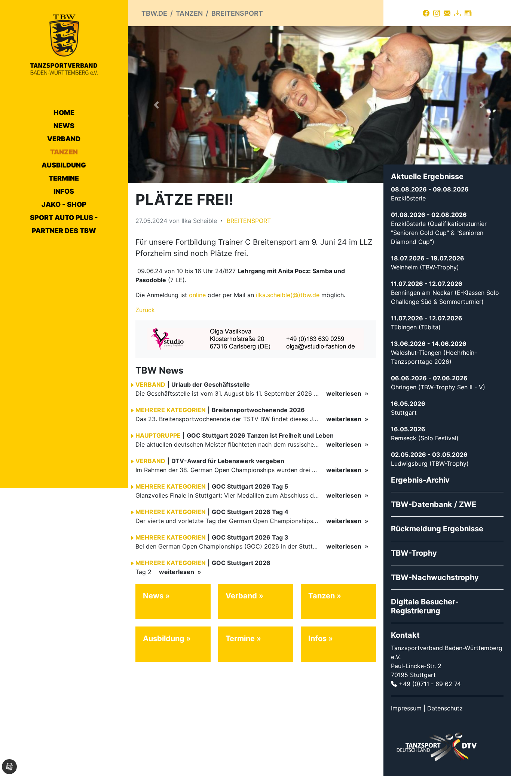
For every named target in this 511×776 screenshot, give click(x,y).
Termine (64, 178)
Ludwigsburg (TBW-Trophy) (430, 463)
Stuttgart (404, 412)
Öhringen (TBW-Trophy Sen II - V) (438, 387)
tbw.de (154, 13)
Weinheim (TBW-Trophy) (425, 267)
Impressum (406, 708)
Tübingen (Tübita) (416, 327)
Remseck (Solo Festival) (425, 438)
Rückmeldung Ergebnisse (437, 528)
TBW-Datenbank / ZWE (433, 504)
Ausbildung (64, 165)
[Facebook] (426, 13)
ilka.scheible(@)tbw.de (287, 295)
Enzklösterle (408, 198)
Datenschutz (445, 708)
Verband (63, 139)
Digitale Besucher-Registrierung (425, 606)
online (197, 295)
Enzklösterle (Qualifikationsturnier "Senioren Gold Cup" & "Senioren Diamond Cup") (439, 232)
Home (63, 113)
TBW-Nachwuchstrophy (435, 577)
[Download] (457, 13)
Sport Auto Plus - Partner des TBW (64, 224)
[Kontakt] (447, 13)
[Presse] (468, 13)
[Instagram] (436, 13)
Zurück (145, 310)
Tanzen (64, 152)
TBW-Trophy (414, 553)
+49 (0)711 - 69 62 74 (430, 684)
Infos (63, 191)
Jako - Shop (64, 204)
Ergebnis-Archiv (420, 479)
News (63, 126)
